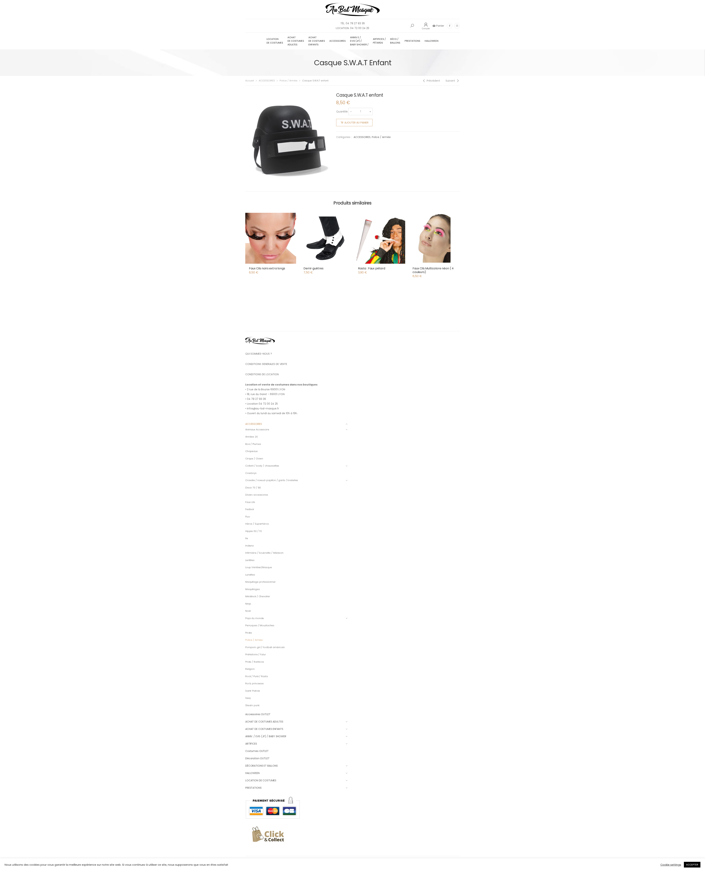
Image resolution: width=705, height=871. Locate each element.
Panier (439, 26)
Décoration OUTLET (257, 758)
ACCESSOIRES (337, 41)
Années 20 (251, 436)
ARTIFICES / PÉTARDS (379, 40)
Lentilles (249, 560)
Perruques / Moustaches (259, 625)
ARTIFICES (251, 743)
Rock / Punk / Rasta (256, 676)
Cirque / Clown (254, 458)
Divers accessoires (256, 495)
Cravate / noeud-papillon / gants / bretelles (271, 480)
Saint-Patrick (252, 691)
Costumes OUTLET (257, 751)
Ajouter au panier (356, 122)
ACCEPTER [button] (692, 864)
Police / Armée (288, 80)
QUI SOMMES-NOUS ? (258, 354)
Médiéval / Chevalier (257, 596)
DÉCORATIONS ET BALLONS (261, 766)
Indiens (249, 545)
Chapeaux (251, 451)
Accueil (249, 80)
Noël (248, 611)
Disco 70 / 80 (253, 487)
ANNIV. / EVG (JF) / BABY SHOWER (265, 736)
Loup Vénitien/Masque (258, 567)
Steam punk (252, 705)
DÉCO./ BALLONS (395, 40)
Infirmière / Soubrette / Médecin (264, 553)
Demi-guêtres (313, 268)
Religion (250, 669)
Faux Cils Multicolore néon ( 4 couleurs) (433, 270)
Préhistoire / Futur (255, 654)
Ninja (248, 603)
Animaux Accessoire (257, 429)
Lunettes (250, 574)
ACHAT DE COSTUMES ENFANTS (316, 41)
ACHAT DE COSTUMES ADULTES (296, 41)
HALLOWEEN (431, 41)
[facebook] (449, 25)
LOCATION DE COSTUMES (275, 40)
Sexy (248, 698)
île (246, 538)
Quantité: (342, 111)
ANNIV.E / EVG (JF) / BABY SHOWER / (359, 41)
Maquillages (252, 589)
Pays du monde (254, 618)
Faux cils (250, 502)
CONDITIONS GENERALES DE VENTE (266, 364)
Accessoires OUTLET (257, 714)
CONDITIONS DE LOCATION (262, 374)
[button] (412, 25)
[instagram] (457, 25)
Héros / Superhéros (257, 524)
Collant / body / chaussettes (262, 465)
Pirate (248, 633)
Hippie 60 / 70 (253, 531)
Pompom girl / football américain (265, 647)
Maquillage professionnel (260, 582)
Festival (249, 509)
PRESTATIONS (412, 41)
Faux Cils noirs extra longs (267, 268)
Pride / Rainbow (254, 662)
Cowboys (250, 473)
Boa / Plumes (253, 444)
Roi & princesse (254, 683)
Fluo (247, 516)
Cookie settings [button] (670, 864)
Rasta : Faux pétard (371, 268)
